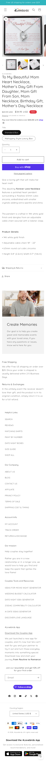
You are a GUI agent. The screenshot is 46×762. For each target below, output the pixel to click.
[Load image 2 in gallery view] (23, 64)
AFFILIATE (9, 489)
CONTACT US (11, 483)
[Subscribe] (38, 677)
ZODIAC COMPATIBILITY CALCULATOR (23, 605)
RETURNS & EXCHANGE (16, 536)
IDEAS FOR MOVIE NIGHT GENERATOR (23, 588)
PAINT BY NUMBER (13, 437)
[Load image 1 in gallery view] (11, 64)
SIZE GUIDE (10, 449)
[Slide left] (2, 65)
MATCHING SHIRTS (14, 431)
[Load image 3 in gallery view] (34, 64)
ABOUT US (10, 472)
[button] (5, 10)
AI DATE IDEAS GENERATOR (18, 611)
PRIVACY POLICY (12, 495)
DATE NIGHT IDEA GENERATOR (19, 600)
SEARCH (9, 419)
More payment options (23, 173)
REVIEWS (9, 425)
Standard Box (11, 132)
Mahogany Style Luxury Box (19, 138)
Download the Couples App (19, 633)
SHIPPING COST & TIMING (17, 507)
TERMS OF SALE (12, 501)
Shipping (5, 115)
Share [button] (7, 276)
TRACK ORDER (12, 530)
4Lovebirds (18, 732)
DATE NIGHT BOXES (14, 443)
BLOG (7, 477)
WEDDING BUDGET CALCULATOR (20, 594)
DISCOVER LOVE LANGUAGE (18, 617)
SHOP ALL (9, 455)
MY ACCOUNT (11, 524)
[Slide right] (43, 65)
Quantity (6, 144)
